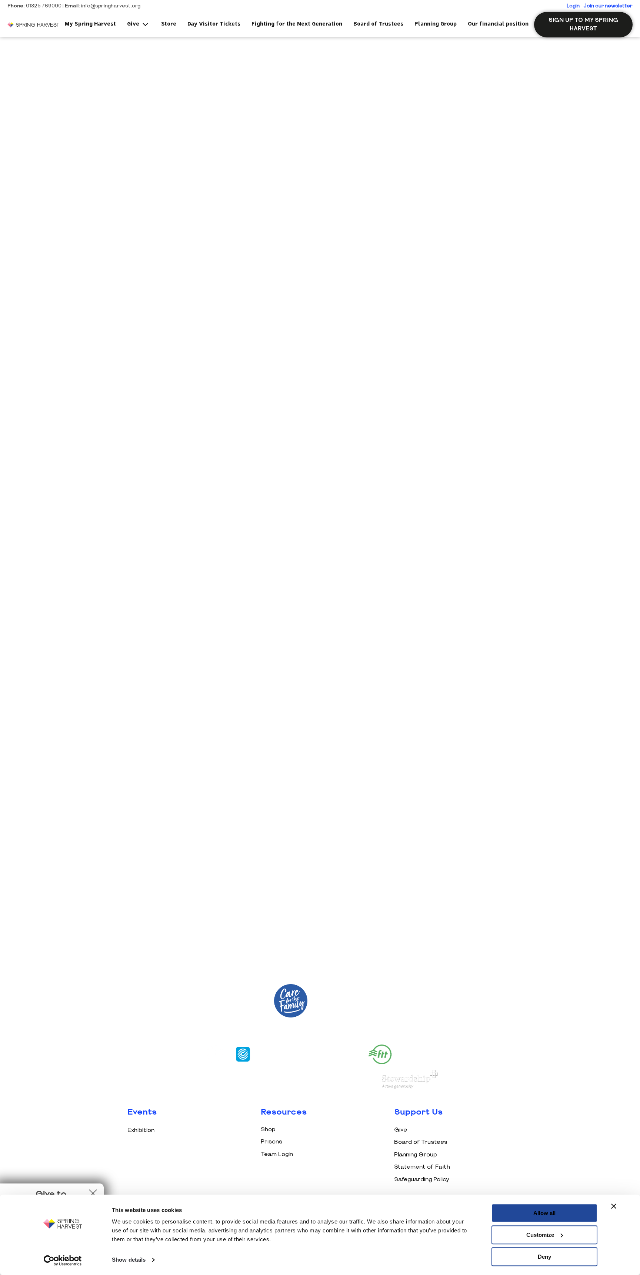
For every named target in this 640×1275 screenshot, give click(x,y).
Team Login (277, 1154)
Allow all (544, 1213)
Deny (544, 1257)
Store (168, 24)
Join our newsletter (608, 6)
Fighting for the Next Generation (296, 24)
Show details (129, 1260)
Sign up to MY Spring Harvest (583, 24)
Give (133, 24)
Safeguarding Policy (421, 1179)
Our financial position (498, 24)
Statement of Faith (422, 1167)
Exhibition (140, 1130)
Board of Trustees (378, 24)
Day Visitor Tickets (213, 24)
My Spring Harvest (90, 24)
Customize (540, 1235)
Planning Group (435, 24)
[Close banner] (613, 1206)
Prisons (271, 1142)
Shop (268, 1129)
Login (573, 6)
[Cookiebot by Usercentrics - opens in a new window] (62, 1260)
